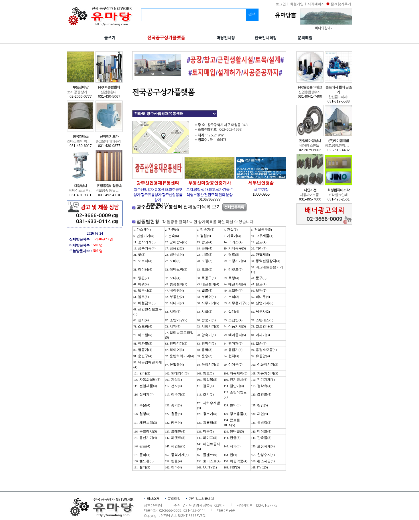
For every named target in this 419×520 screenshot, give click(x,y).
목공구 (206, 278)
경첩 (204, 236)
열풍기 (142, 350)
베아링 (174, 290)
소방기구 (176, 320)
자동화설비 (146, 380)
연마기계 (176, 343)
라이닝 (142, 269)
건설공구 (261, 230)
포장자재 (263, 446)
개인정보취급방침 (201, 499)
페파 (232, 446)
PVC (259, 467)
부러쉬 (206, 297)
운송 (204, 356)
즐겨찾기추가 (341, 4)
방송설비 (176, 284)
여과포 (142, 343)
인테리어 (177, 373)
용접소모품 (264, 350)
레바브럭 (176, 269)
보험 (259, 290)
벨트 (204, 290)
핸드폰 (143, 461)
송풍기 (206, 320)
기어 (259, 248)
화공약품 (235, 461)
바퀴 (141, 284)
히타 (173, 467)
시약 (172, 326)
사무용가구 (236, 303)
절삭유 (261, 386)
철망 (141, 414)
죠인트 (261, 394)
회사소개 (153, 499)
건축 (172, 236)
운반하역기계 (179, 356)
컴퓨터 (207, 423)
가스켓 (142, 230)
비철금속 (144, 303)
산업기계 (262, 303)
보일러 (233, 290)
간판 (172, 230)
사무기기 (208, 303)
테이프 (261, 431)
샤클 (204, 312)
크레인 (175, 431)
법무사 (142, 290)
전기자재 (263, 380)
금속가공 (144, 248)
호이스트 (209, 461)
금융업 (174, 248)
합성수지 (263, 455)
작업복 (207, 380)
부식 (231, 297)
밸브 (259, 284)
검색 (252, 14)
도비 (172, 261)
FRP (232, 467)
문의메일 (174, 499)
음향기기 (208, 365)
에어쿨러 (235, 335)
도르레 (142, 261)
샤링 (172, 312)
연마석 (206, 343)
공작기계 (144, 242)
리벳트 (233, 269)
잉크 (205, 373)
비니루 (260, 297)
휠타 (141, 467)
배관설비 (208, 284)
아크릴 (142, 335)
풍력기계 (177, 455)
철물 (173, 414)
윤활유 (174, 365)
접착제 (143, 394)
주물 (141, 405)
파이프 (207, 438)
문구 (259, 278)
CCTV (207, 467)
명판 (141, 278)
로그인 (281, 4)
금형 (204, 248)
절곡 (205, 386)
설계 (231, 312)
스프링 (142, 326)
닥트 (231, 255)
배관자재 (235, 284)
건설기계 (143, 236)
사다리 (174, 303)
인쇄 (141, 373)
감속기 (205, 230)
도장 (204, 261)
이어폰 (233, 365)
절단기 (234, 386)
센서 (141, 320)
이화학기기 (264, 365)
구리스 (233, 242)
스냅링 (233, 320)
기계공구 (235, 248)
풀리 (141, 455)
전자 (173, 386)
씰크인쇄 (262, 326)
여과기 (260, 335)
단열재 (260, 255)
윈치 (231, 356)
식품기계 (235, 326)
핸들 (173, 461)
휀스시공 (263, 461)
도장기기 (235, 261)
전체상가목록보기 (179, 206)
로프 (204, 269)
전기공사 (235, 380)
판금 (232, 438)
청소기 (207, 414)
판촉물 (261, 438)
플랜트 (207, 455)
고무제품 (262, 236)
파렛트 (175, 438)
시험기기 (208, 326)
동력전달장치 (265, 261)
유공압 (260, 356)
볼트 (141, 297)
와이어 (174, 350)
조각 (205, 394)
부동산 (174, 297)
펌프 (141, 446)
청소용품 (235, 414)
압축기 (206, 335)
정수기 (175, 394)
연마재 (233, 343)
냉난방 (174, 255)
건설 (231, 230)
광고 (204, 242)
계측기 (232, 236)
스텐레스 (262, 320)
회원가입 (297, 4)
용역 (204, 350)
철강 (259, 405)
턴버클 (234, 431)
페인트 (175, 446)
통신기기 (145, 438)
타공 (205, 431)
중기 (173, 405)
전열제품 (145, 386)
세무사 (260, 312)
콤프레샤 (145, 431)
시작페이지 (316, 4)
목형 (231, 278)
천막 (232, 405)
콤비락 (261, 423)
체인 (259, 414)
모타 (172, 278)
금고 (259, 242)
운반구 (142, 356)
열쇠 (259, 343)
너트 (204, 255)
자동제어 (235, 373)
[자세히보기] (160, 123)
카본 (173, 423)
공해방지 (176, 242)
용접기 (233, 350)
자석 (173, 380)
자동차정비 (264, 373)
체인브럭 (145, 423)
